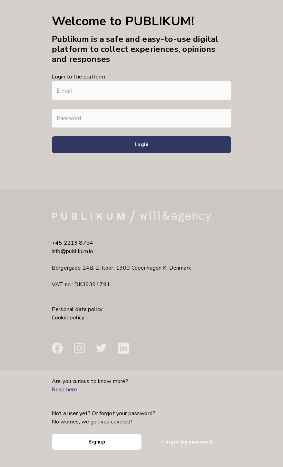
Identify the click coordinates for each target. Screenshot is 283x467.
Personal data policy (77, 309)
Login (141, 144)
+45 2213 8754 (72, 243)
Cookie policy (68, 317)
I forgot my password (186, 442)
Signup (96, 442)
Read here (64, 389)
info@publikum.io (72, 251)
